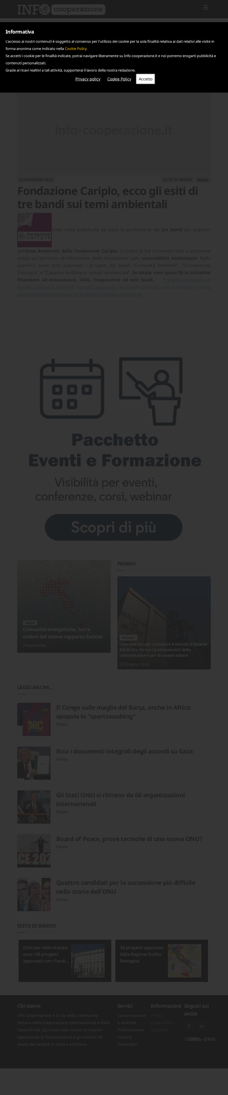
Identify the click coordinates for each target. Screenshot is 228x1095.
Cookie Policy (75, 48)
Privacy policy (87, 79)
